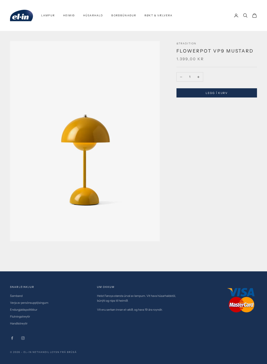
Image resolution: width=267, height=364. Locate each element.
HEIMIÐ (69, 15)
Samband (16, 296)
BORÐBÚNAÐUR (123, 15)
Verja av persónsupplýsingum (29, 303)
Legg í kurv (217, 93)
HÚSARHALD (93, 15)
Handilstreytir (19, 323)
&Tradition (186, 43)
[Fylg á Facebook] (12, 338)
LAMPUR (48, 15)
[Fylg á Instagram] (23, 338)
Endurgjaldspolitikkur (23, 309)
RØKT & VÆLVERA (159, 15)
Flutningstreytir (20, 316)
